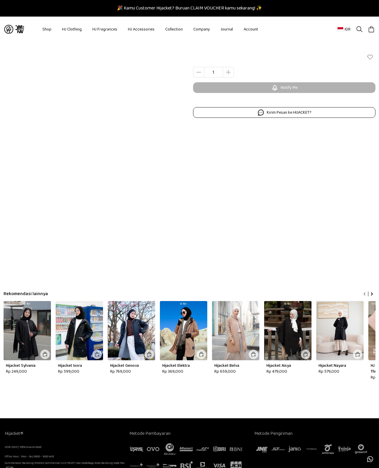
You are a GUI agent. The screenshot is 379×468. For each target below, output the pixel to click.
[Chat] (370, 459)
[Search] (359, 29)
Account (251, 29)
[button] (371, 29)
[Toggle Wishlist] (370, 57)
